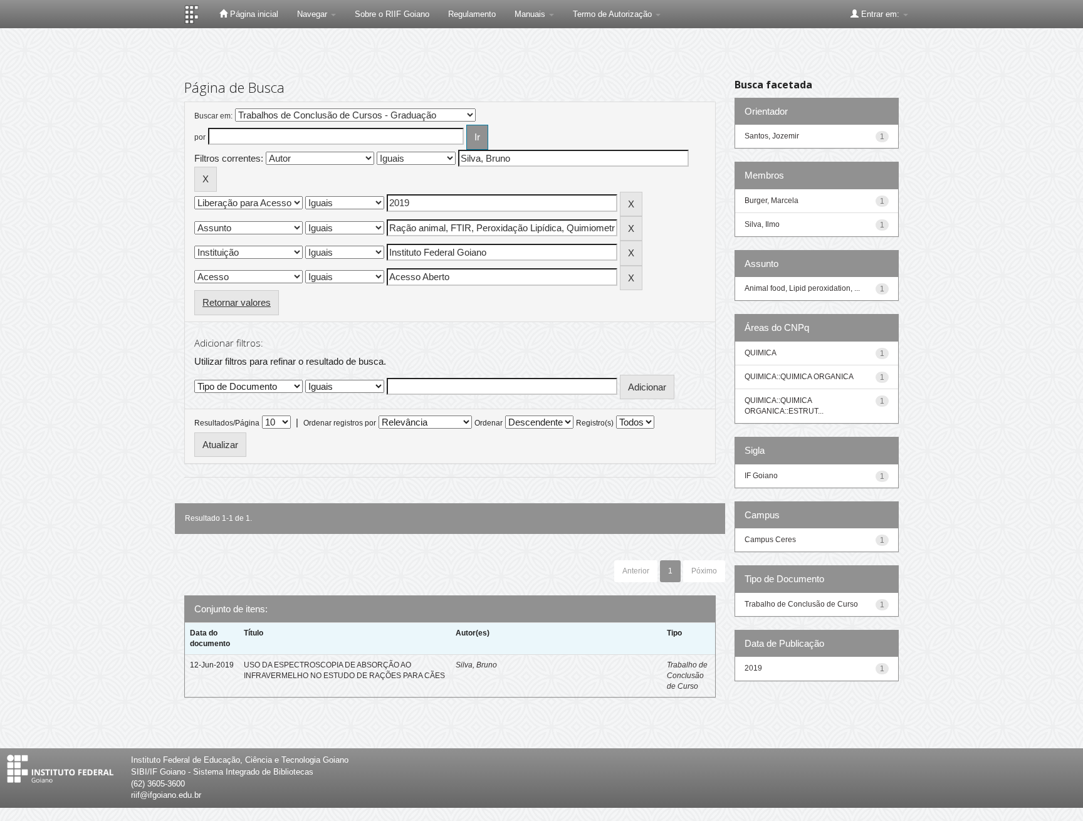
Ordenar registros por (339, 423)
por (200, 137)
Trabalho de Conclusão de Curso (687, 676)
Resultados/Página (226, 423)
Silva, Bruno (476, 665)
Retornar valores (236, 302)
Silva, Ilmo (762, 224)
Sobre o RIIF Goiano (392, 14)
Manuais (531, 14)
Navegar (313, 14)
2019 (753, 668)
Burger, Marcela (771, 200)
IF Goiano (761, 475)
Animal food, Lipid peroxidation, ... (802, 288)
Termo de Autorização (613, 14)
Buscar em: (213, 116)
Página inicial (253, 14)
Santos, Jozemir (772, 136)
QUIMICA (761, 352)
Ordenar (488, 423)
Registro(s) (595, 423)
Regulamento (472, 14)
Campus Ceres (770, 539)
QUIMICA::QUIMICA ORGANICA (799, 376)
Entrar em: (880, 14)
